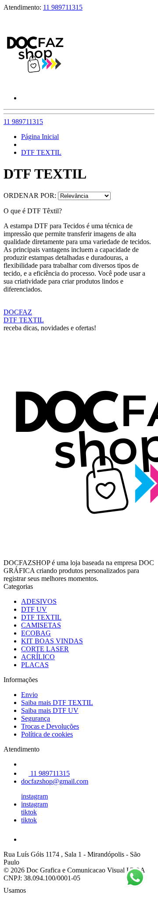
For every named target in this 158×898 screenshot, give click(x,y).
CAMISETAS (41, 625)
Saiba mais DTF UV (50, 710)
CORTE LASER (45, 649)
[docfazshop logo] (36, 83)
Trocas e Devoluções (50, 726)
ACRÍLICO (38, 657)
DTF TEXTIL (41, 152)
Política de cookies (47, 734)
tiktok (29, 812)
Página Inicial (40, 136)
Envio (29, 694)
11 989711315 (63, 7)
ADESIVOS (39, 601)
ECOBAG (36, 633)
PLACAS (35, 664)
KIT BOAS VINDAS (52, 641)
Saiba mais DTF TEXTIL (57, 702)
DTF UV (34, 609)
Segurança (35, 718)
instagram (34, 796)
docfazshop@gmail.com (54, 781)
